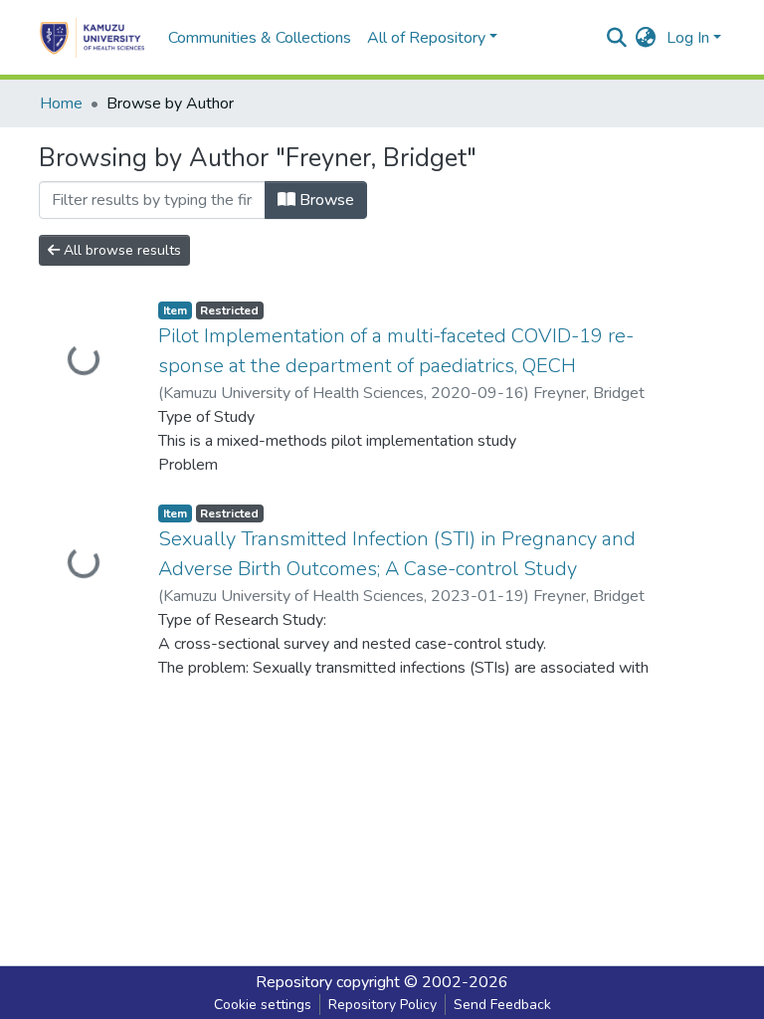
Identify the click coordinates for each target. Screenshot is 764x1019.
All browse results (120, 250)
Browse (324, 200)
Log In (688, 38)
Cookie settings (262, 1004)
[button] (646, 38)
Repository (294, 982)
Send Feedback (502, 1004)
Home (61, 103)
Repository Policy (382, 1004)
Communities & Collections (259, 38)
